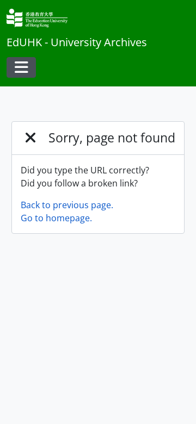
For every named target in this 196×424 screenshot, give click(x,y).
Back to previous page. (67, 205)
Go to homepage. (56, 218)
